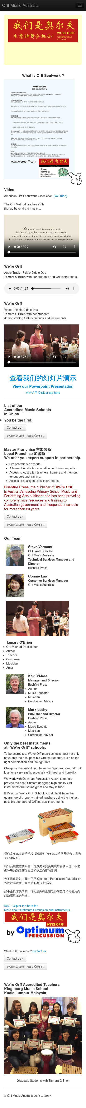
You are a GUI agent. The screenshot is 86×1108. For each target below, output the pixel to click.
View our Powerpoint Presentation (43, 386)
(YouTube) (60, 196)
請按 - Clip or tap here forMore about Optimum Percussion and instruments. (37, 908)
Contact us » (15, 427)
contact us (39, 951)
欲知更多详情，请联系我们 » (25, 436)
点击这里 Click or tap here (43, 392)
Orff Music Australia (20, 5)
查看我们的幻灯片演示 (43, 377)
